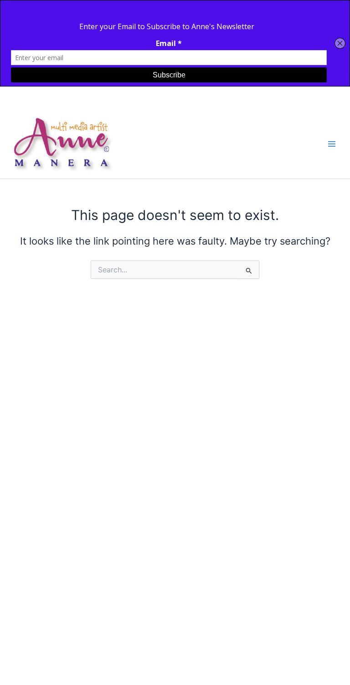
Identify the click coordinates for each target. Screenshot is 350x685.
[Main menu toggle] (332, 144)
